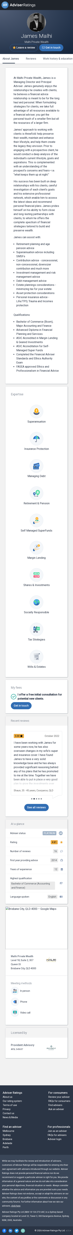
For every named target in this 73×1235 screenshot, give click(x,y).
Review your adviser (59, 1097)
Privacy (7, 1109)
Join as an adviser (57, 1131)
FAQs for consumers (59, 1101)
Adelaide (7, 1143)
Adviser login (54, 1139)
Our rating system (12, 1101)
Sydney (7, 1135)
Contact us (8, 1113)
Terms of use (10, 1105)
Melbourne (8, 1131)
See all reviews (36, 807)
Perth (6, 1147)
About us (7, 1097)
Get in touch (52, 47)
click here (15, 1206)
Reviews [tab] (31, 58)
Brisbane (7, 1139)
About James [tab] (11, 58)
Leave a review (25, 47)
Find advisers (55, 1105)
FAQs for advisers (57, 1135)
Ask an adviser (56, 1109)
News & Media (10, 1117)
